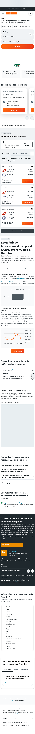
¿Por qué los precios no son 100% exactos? (16, 725)
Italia (12, 700)
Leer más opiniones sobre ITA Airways (11, 582)
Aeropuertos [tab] (7, 669)
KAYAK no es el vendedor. (11, 719)
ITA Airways (13, 551)
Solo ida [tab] (15, 153)
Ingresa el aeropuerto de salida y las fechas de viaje (18, 503)
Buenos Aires (21, 278)
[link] (17, 351)
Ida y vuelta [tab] (6, 153)
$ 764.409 (5, 21)
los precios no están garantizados (11, 713)
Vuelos (13, 699)
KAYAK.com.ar (6, 699)
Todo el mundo (20, 699)
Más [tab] (25, 269)
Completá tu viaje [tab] (26, 669)
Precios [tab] (9, 269)
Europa (28, 699)
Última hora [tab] (24, 153)
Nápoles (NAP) (9, 682)
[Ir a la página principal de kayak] (11, 13)
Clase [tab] (16, 669)
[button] (33, 9)
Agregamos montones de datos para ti (14, 722)
